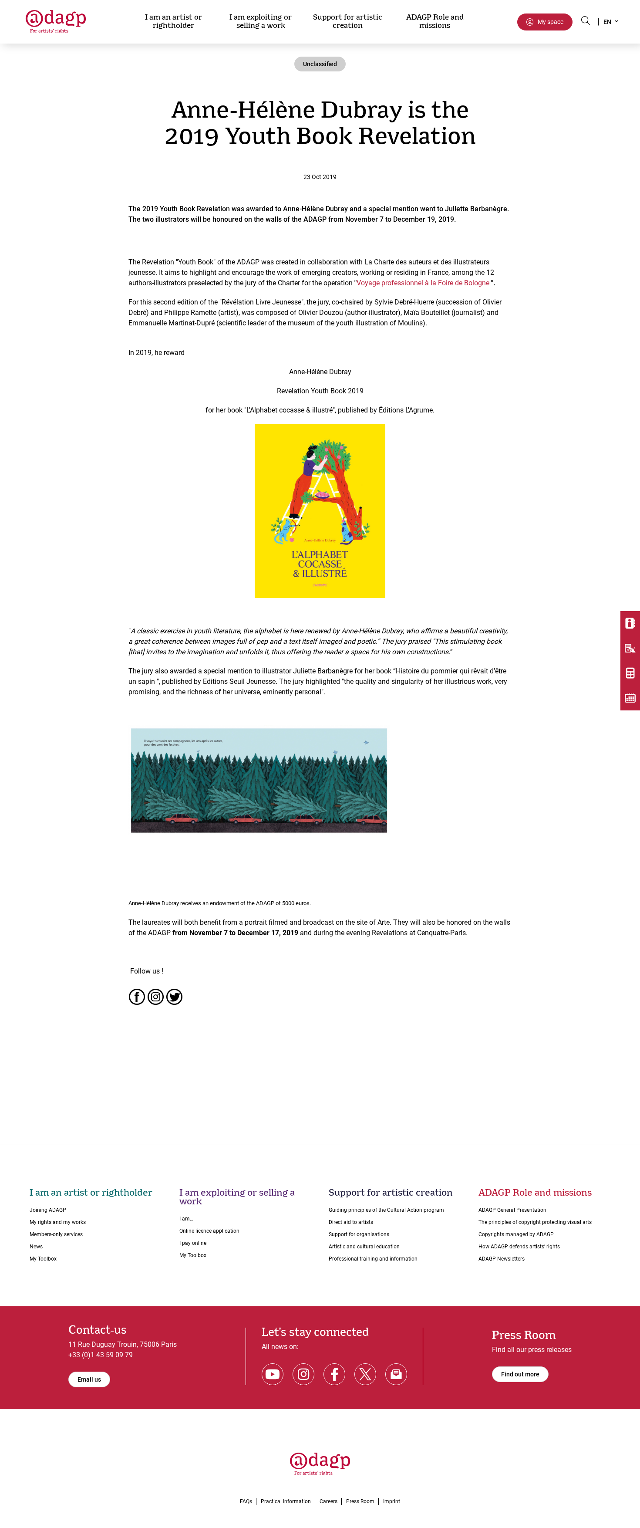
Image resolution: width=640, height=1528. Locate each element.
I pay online (192, 1243)
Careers (328, 1501)
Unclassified (320, 64)
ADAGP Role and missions (435, 21)
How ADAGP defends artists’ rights (519, 1247)
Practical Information (286, 1501)
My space (550, 21)
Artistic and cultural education (364, 1247)
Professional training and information (373, 1259)
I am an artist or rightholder (173, 21)
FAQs (246, 1501)
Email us (89, 1379)
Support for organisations (359, 1234)
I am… (186, 1219)
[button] (610, 22)
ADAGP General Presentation (512, 1210)
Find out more (520, 1374)
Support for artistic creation (347, 21)
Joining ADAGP (48, 1210)
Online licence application (209, 1231)
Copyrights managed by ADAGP (516, 1234)
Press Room (360, 1501)
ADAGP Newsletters (501, 1259)
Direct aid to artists (351, 1222)
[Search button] (585, 20)
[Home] (60, 22)
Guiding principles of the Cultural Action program (386, 1210)
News (36, 1247)
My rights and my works (58, 1222)
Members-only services (56, 1234)
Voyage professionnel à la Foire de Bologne (423, 283)
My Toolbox (43, 1259)
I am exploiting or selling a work (260, 21)
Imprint (391, 1501)
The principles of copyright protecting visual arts (535, 1222)
